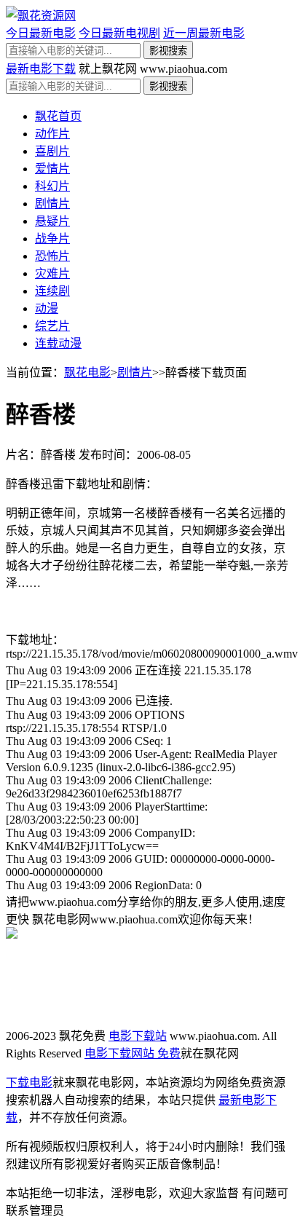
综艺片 (52, 326)
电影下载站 (137, 1036)
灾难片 (52, 273)
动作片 (52, 133)
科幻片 (52, 186)
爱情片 (52, 168)
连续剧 (52, 291)
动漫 (46, 308)
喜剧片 (52, 151)
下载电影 (29, 1082)
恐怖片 (52, 256)
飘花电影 (87, 372)
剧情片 (52, 203)
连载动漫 (58, 343)
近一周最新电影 (204, 33)
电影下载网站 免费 (132, 1053)
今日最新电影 (41, 33)
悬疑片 (52, 221)
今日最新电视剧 (119, 33)
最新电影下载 (41, 69)
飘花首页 (58, 116)
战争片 (52, 238)
